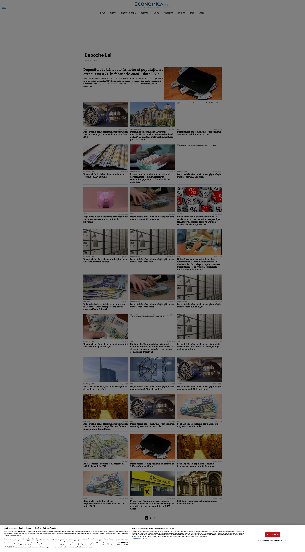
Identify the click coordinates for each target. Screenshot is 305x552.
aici (108, 543)
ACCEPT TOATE (272, 534)
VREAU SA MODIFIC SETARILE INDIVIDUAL (272, 540)
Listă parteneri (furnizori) (139, 538)
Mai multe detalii (15, 535)
